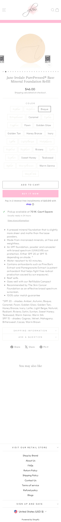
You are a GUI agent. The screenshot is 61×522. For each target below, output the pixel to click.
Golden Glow (43, 125)
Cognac (14, 125)
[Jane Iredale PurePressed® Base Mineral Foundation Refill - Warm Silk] (15, 433)
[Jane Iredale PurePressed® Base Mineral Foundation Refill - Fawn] (8, 425)
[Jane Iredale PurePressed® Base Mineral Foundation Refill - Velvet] (18, 431)
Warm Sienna (47, 165)
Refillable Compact (40, 281)
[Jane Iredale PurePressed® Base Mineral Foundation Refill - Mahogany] (11, 428)
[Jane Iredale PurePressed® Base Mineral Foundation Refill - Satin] (5, 431)
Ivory (50, 133)
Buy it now (30, 193)
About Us (30, 460)
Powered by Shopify (30, 519)
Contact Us (30, 480)
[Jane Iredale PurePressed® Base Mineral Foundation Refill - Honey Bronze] (18, 425)
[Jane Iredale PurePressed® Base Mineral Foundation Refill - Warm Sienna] (11, 433)
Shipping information (31, 330)
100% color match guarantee (23, 295)
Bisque (44, 109)
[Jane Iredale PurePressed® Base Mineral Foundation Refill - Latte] (5, 428)
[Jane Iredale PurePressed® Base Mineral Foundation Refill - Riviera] (22, 428)
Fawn (27, 125)
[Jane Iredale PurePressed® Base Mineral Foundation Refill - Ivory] (22, 425)
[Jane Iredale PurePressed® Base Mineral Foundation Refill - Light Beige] (8, 428)
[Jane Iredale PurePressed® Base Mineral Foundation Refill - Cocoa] (22, 422)
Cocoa (47, 117)
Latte (12, 141)
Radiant (25, 149)
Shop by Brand (30, 455)
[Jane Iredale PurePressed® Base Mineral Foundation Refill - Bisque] (11, 422)
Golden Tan (14, 133)
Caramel (33, 117)
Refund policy (30, 490)
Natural (10, 149)
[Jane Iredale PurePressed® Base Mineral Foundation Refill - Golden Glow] (11, 425)
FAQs (30, 465)
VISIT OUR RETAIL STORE (29, 447)
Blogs (30, 495)
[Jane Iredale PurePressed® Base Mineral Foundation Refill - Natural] (15, 428)
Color (30, 103)
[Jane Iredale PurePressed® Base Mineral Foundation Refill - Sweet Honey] (11, 431)
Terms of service (30, 485)
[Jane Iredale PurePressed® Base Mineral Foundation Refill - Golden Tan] (15, 425)
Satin (52, 149)
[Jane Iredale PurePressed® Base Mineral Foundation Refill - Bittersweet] (15, 422)
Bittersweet (16, 117)
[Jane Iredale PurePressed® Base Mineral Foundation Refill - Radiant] (18, 428)
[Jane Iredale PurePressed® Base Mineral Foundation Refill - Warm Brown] (22, 431)
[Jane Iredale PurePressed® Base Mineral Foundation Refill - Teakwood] (15, 431)
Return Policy (30, 470)
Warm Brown (26, 165)
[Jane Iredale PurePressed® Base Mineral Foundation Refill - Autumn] (8, 422)
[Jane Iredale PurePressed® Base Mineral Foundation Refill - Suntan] (8, 431)
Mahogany (46, 141)
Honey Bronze (34, 133)
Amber (16, 109)
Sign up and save (30, 504)
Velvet (9, 165)
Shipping (19, 92)
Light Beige (27, 141)
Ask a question (30, 337)
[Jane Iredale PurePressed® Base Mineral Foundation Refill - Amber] (5, 422)
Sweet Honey (28, 157)
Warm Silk (30, 173)
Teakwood (47, 157)
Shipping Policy (30, 475)
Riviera (39, 149)
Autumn (30, 109)
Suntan (12, 157)
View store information (18, 220)
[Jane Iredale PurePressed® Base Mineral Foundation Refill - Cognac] (5, 425)
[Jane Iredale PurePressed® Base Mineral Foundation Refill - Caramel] (18, 422)
